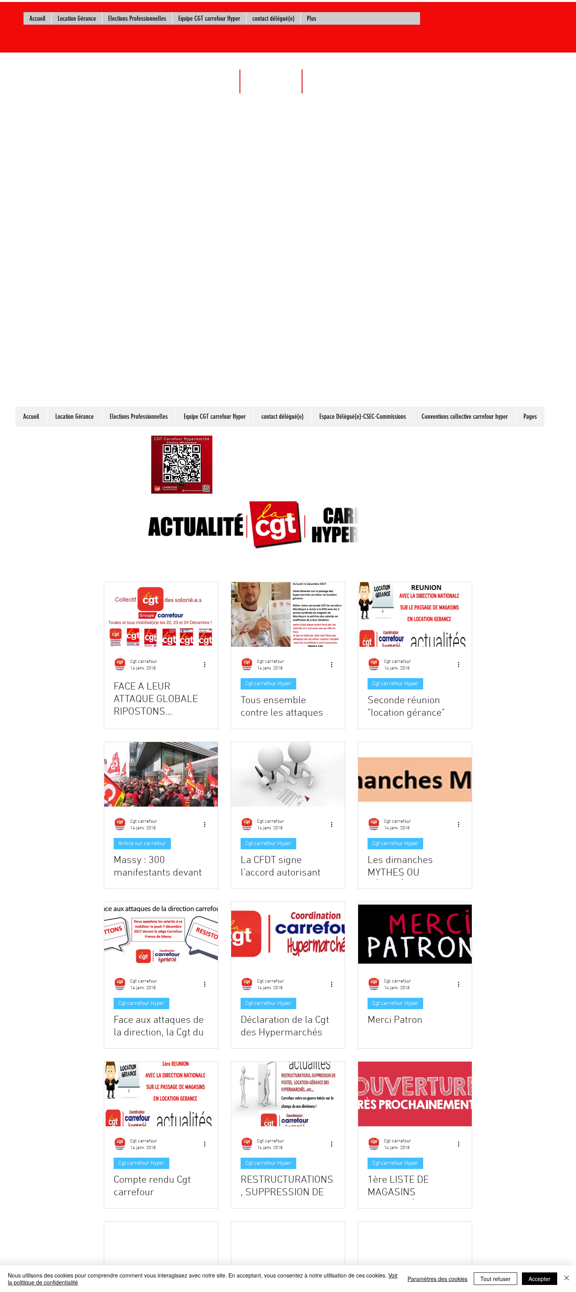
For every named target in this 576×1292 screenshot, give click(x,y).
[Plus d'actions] (207, 664)
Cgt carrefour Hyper (268, 683)
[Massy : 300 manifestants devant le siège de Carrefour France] (161, 774)
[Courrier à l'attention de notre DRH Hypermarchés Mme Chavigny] (288, 1253)
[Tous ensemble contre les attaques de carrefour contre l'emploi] (288, 614)
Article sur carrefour (142, 843)
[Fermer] (566, 1279)
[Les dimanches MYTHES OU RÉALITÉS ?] (415, 774)
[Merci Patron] (415, 934)
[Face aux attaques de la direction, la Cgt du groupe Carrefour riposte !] (161, 934)
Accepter (540, 1279)
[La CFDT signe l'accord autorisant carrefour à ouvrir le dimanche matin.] (288, 774)
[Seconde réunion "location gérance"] (415, 614)
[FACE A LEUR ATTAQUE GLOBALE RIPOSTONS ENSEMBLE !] (161, 614)
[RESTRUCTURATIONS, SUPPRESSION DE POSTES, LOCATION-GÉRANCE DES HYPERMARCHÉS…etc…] (288, 1094)
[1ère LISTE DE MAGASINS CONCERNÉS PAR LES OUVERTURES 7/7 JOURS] (415, 1094)
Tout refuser (495, 1279)
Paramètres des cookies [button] (437, 1279)
